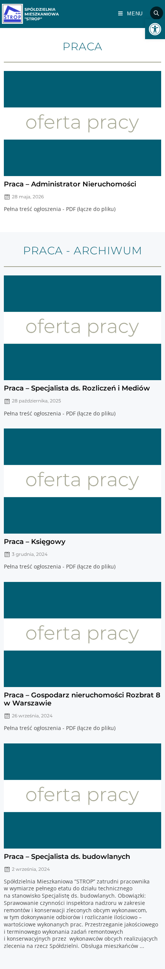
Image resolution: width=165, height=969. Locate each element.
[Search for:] (153, 13)
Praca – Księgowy (34, 541)
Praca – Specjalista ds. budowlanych (67, 856)
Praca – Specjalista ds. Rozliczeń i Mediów (77, 388)
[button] (155, 29)
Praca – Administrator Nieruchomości (70, 184)
